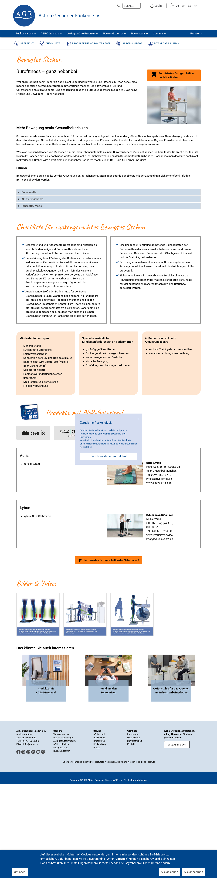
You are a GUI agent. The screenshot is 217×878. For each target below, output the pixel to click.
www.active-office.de (159, 482)
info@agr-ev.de (30, 744)
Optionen (19, 872)
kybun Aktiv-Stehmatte (37, 516)
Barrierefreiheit (134, 741)
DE (177, 5)
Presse (96, 747)
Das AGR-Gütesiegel (63, 737)
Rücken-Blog (99, 744)
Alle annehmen (193, 872)
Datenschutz (133, 737)
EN (183, 5)
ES (189, 5)
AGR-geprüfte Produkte (64, 741)
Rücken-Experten (61, 751)
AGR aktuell (99, 734)
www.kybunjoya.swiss (159, 535)
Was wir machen (61, 734)
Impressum (132, 734)
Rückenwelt (99, 737)
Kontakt (131, 744)
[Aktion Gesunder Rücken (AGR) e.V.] (24, 16)
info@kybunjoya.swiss (159, 538)
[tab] (108, 192)
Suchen (119, 6)
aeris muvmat (32, 463)
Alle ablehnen (169, 872)
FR (195, 5)
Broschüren (99, 741)
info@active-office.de (159, 478)
